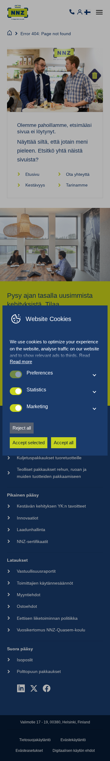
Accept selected (29, 442)
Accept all (63, 442)
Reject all (22, 427)
